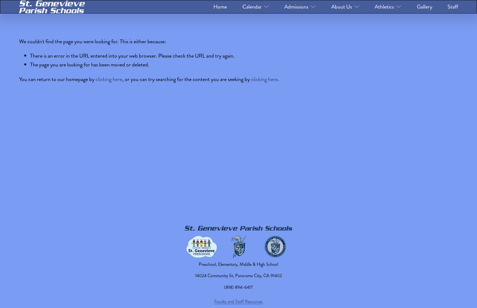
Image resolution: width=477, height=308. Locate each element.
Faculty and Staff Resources (238, 301)
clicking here (109, 79)
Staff (452, 7)
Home (220, 7)
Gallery (424, 7)
